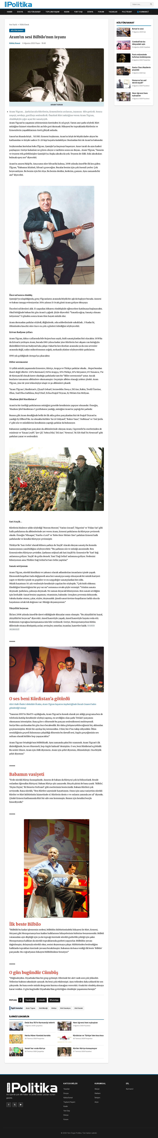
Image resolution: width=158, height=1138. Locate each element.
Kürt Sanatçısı (65, 1008)
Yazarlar (113, 12)
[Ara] (151, 4)
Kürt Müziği (43, 1008)
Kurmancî (129, 1089)
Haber (9, 12)
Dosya (20, 12)
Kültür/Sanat (34, 12)
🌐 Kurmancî (143, 12)
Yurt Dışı (78, 12)
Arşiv (97, 1102)
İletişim (97, 1097)
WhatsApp (54, 1000)
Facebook (30, 1000)
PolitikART (127, 12)
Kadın (66, 12)
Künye (97, 1089)
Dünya (90, 12)
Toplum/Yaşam (52, 12)
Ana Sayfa (13, 25)
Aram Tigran (30, 1008)
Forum (101, 12)
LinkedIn (41, 1000)
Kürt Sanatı (79, 1008)
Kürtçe (53, 1008)
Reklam (98, 1093)
